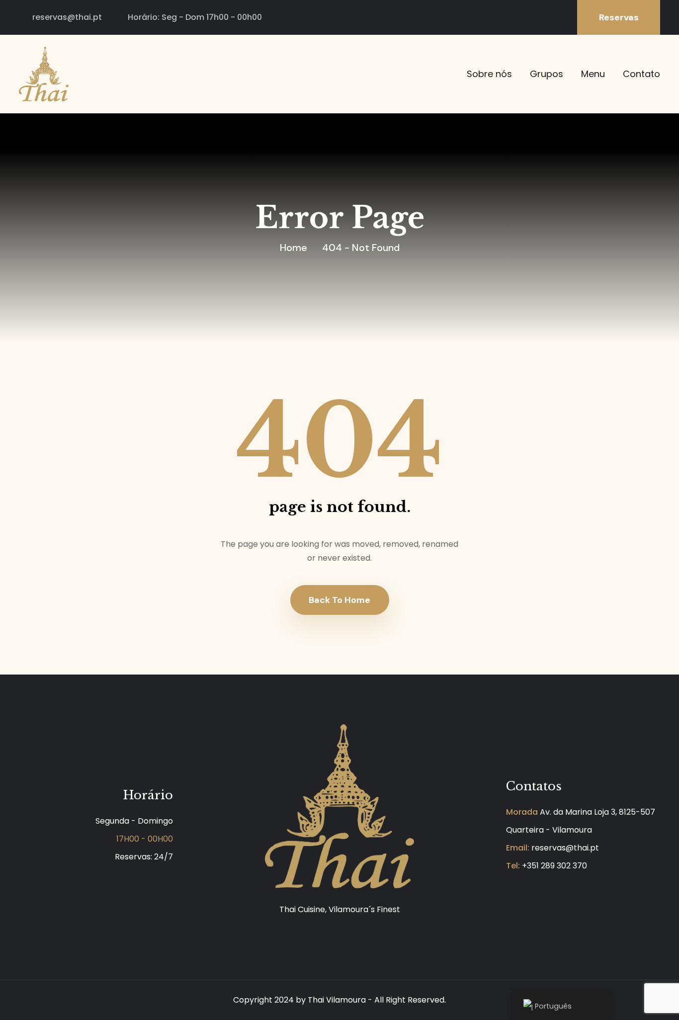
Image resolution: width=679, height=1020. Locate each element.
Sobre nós (489, 74)
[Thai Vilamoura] (44, 73)
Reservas (619, 17)
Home (293, 247)
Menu (593, 74)
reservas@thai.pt (67, 17)
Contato (641, 74)
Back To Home (339, 600)
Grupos (546, 74)
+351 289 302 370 (554, 865)
